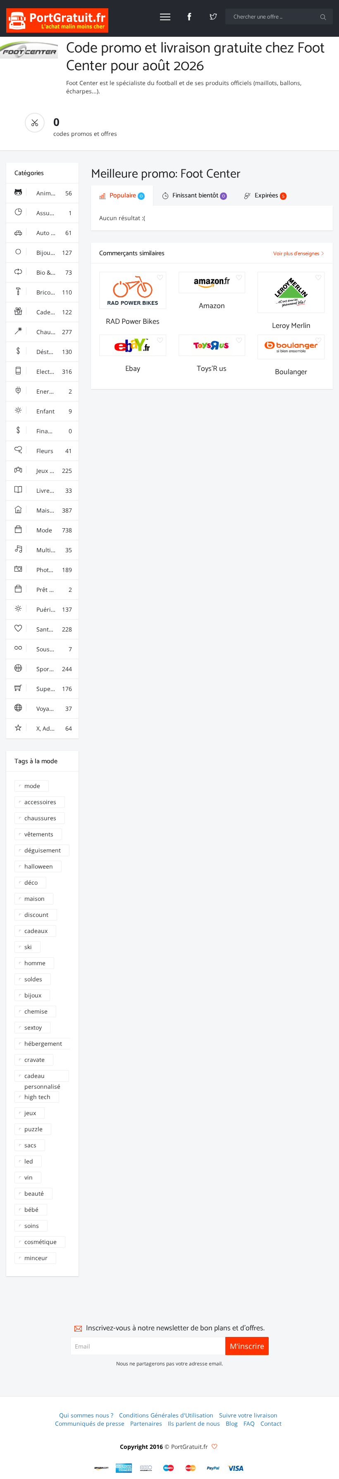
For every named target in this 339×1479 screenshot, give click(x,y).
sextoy (33, 1027)
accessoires (40, 802)
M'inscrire (247, 1346)
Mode (53, 530)
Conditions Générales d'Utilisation (166, 1415)
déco (31, 882)
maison (34, 898)
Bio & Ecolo (53, 272)
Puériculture (53, 609)
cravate (34, 1060)
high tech (37, 1097)
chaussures (40, 818)
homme (34, 963)
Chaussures (53, 332)
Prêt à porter (53, 589)
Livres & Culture (57, 490)
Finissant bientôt (198, 195)
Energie (53, 391)
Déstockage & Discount (57, 352)
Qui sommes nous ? (86, 1415)
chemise (36, 1011)
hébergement (43, 1043)
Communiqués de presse (89, 1423)
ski (28, 947)
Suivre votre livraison (248, 1415)
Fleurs (53, 451)
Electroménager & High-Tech (57, 371)
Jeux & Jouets (53, 471)
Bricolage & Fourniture (57, 292)
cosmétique (40, 1242)
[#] (101, 1468)
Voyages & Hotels (57, 708)
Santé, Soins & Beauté (57, 629)
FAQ (249, 1423)
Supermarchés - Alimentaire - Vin (57, 689)
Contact (271, 1423)
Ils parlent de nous (194, 1423)
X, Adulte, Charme (57, 728)
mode (32, 786)
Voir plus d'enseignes (296, 253)
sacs (30, 1145)
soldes (33, 979)
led (28, 1161)
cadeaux (36, 931)
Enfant (53, 411)
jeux (30, 1113)
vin (28, 1177)
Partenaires (146, 1423)
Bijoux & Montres (57, 252)
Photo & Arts (53, 570)
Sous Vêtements (57, 649)
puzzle (33, 1129)
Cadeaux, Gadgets (57, 312)
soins (31, 1226)
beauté (34, 1193)
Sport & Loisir (54, 669)
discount (36, 915)
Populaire (125, 195)
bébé (31, 1209)
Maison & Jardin (57, 510)
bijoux (32, 995)
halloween (38, 866)
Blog (232, 1423)
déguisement (42, 850)
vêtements (38, 834)
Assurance (53, 213)
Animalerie (53, 193)
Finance (53, 431)
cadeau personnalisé (42, 1077)
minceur (36, 1258)
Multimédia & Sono (57, 550)
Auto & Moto (53, 233)
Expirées (268, 195)
